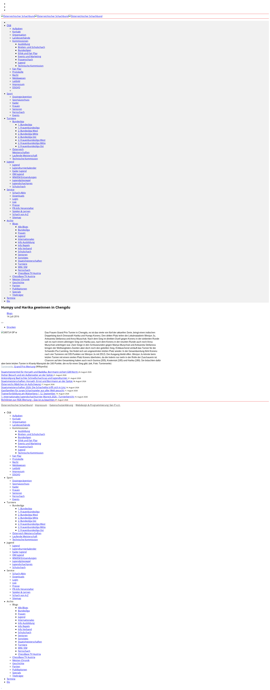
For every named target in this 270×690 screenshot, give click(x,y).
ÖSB (9, 25)
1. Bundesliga (25, 124)
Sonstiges (23, 257)
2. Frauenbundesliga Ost (31, 146)
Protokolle (17, 71)
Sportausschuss (20, 99)
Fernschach (18, 112)
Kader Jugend (19, 171)
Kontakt (16, 31)
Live (14, 202)
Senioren (17, 109)
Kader (15, 102)
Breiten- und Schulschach (31, 47)
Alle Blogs (23, 226)
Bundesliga (18, 121)
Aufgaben (17, 28)
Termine (11, 298)
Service (10, 189)
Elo (8, 301)
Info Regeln (24, 245)
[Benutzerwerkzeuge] (2, 322)
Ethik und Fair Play (27, 53)
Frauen (16, 106)
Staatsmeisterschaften (30, 260)
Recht (15, 75)
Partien (16, 285)
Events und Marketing (29, 56)
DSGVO (16, 87)
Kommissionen (20, 41)
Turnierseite (7, 366)
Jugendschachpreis (22, 183)
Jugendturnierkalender (24, 167)
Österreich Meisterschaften (21, 151)
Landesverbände (21, 37)
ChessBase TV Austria (29, 273)
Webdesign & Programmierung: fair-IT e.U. (98, 405)
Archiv (10, 220)
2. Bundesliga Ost (27, 137)
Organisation (19, 34)
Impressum (18, 84)
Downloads (18, 195)
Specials (16, 291)
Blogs (15, 223)
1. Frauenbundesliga (29, 127)
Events (15, 115)
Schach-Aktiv (19, 192)
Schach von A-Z (20, 214)
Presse (16, 205)
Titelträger (17, 294)
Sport (10, 93)
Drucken (11, 327)
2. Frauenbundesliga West (31, 140)
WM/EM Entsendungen (24, 177)
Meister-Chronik (20, 279)
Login (15, 198)
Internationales (26, 239)
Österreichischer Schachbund (17, 405)
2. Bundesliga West (28, 130)
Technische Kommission (30, 65)
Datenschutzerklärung (61, 405)
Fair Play (16, 68)
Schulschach (19, 186)
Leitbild (16, 81)
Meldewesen (19, 78)
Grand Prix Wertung (24, 366)
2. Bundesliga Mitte (28, 133)
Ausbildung (24, 44)
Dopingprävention (22, 96)
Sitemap (16, 217)
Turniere (11, 118)
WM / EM (22, 267)
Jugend (21, 62)
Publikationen (19, 288)
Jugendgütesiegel (21, 180)
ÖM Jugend (18, 174)
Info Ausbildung (26, 242)
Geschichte (18, 282)
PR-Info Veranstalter (23, 208)
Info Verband (25, 248)
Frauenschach (25, 59)
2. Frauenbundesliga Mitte (32, 143)
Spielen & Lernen (21, 211)
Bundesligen (24, 50)
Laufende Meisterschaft (24, 155)
